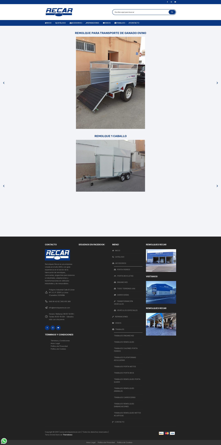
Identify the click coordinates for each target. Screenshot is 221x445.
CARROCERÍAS (123, 295)
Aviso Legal (55, 343)
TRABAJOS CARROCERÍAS (124, 397)
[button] (3, 82)
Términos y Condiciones (60, 341)
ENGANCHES (122, 282)
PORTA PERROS (123, 269)
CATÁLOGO (61, 23)
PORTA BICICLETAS (125, 276)
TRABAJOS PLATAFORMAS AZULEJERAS (125, 358)
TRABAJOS (120, 23)
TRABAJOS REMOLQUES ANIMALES (124, 389)
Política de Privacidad (59, 346)
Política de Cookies (58, 349)
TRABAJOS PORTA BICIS (124, 373)
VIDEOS (108, 23)
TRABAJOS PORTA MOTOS (125, 366)
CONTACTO (134, 23)
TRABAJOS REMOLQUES (124, 342)
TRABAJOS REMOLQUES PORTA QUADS (127, 380)
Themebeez (67, 435)
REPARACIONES (93, 23)
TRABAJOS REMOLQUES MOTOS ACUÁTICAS (127, 414)
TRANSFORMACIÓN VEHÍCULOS (123, 302)
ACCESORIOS (76, 23)
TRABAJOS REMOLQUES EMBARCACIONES (124, 405)
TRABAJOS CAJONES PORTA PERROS (126, 349)
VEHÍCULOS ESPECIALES (127, 310)
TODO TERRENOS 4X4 (126, 288)
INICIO (48, 23)
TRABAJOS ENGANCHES (124, 336)
